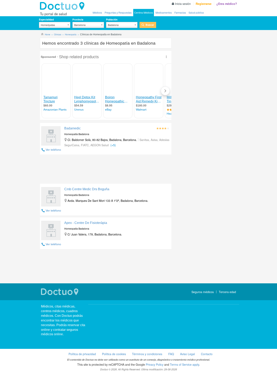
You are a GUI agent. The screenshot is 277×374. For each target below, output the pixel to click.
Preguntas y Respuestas (118, 12)
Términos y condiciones (147, 354)
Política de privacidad (82, 354)
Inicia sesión (183, 4)
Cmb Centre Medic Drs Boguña (86, 189)
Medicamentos (164, 12)
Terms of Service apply (184, 364)
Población (111, 19)
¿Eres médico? (226, 4)
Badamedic (72, 128)
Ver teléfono (53, 149)
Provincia (77, 19)
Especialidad (46, 19)
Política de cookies (114, 354)
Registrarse (204, 4)
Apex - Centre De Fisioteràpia (85, 223)
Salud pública (196, 12)
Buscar (150, 25)
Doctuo (63, 6)
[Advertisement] (105, 170)
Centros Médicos (143, 12)
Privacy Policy (154, 364)
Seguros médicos (202, 292)
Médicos (97, 12)
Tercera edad (227, 292)
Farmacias (180, 12)
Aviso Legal (187, 354)
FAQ (171, 354)
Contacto (207, 354)
